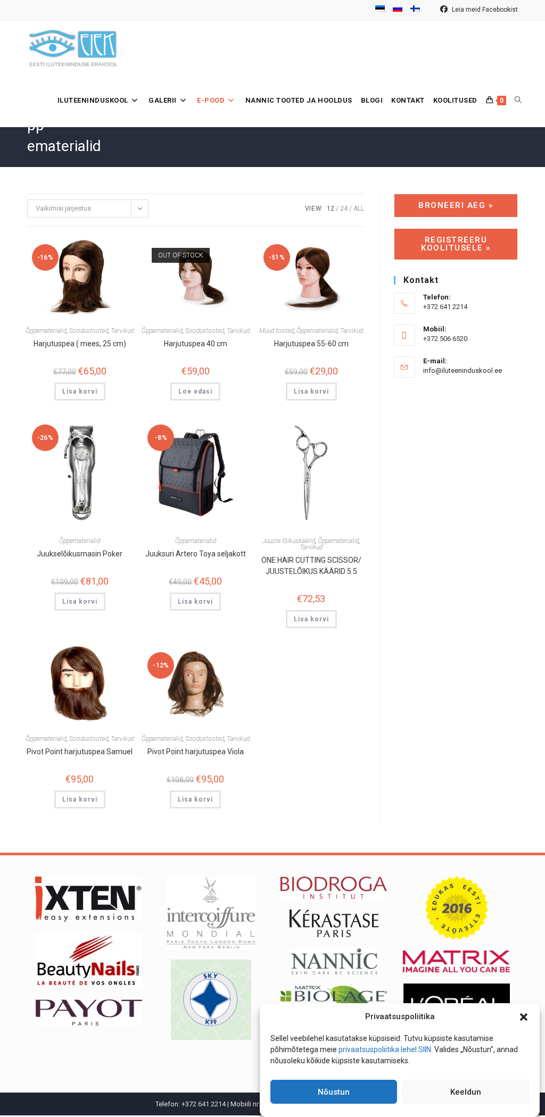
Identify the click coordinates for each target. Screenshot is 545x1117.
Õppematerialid (46, 331)
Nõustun (334, 1092)
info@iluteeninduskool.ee (462, 370)
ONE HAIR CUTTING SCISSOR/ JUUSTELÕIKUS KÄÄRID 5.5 (311, 566)
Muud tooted (276, 331)
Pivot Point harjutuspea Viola (195, 751)
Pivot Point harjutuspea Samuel (80, 751)
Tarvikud (122, 331)
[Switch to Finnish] (415, 10)
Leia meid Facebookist (484, 9)
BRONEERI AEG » (455, 205)
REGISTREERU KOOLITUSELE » (456, 244)
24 (344, 208)
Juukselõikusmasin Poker (79, 553)
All (358, 208)
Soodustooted (88, 331)
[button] (523, 1017)
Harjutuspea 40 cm (195, 343)
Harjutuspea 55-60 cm (311, 343)
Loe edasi (195, 391)
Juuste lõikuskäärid (288, 541)
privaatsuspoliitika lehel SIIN (384, 1049)
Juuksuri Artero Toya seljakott (195, 553)
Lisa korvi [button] (79, 391)
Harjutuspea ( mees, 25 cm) (80, 343)
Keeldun (465, 1092)
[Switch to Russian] (397, 10)
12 (330, 208)
